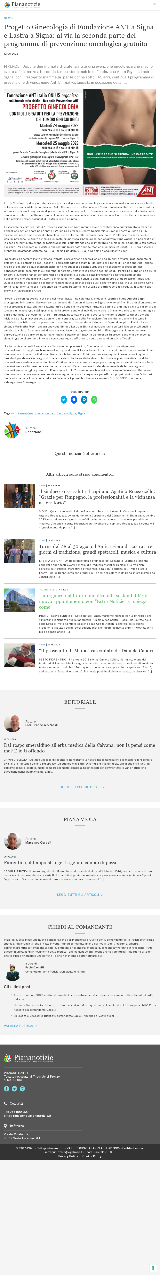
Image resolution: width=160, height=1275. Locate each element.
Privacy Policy (68, 1156)
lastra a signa (66, 413)
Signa (81, 413)
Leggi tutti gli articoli (78, 895)
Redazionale (46, 589)
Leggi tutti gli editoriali (78, 787)
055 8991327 (19, 1111)
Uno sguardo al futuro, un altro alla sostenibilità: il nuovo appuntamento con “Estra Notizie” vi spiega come (93, 601)
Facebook (7, 1088)
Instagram (23, 1088)
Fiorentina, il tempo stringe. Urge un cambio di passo (61, 862)
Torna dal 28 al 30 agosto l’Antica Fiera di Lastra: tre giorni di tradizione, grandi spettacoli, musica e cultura (97, 549)
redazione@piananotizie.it (32, 1115)
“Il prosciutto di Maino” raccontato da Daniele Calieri (96, 650)
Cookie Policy (92, 1156)
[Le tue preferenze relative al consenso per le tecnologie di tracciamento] (153, 1268)
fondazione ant (45, 413)
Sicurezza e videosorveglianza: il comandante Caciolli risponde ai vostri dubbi (64, 1015)
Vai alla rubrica (18, 1026)
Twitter (15, 1088)
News (8, 18)
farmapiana (26, 413)
